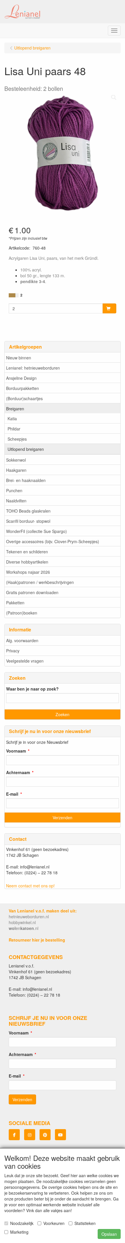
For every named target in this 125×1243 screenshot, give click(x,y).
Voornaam (16, 751)
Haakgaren (16, 470)
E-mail (12, 794)
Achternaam (18, 772)
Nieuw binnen (18, 358)
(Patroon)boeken (21, 613)
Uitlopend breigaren (26, 449)
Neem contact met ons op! (30, 886)
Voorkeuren (54, 1223)
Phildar (14, 429)
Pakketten (15, 602)
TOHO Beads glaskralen (28, 511)
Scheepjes (17, 439)
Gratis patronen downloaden (32, 592)
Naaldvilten (16, 501)
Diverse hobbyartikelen (27, 562)
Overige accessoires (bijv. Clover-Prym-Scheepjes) (52, 541)
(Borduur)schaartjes (24, 398)
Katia (12, 418)
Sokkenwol (16, 460)
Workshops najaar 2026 (28, 572)
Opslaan (109, 1234)
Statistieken (85, 1223)
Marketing (19, 1232)
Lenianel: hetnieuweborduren (33, 368)
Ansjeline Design (21, 378)
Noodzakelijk (21, 1223)
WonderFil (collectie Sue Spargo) (36, 531)
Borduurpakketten (22, 388)
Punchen (14, 490)
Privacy (12, 651)
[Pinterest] (45, 1134)
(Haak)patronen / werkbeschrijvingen (40, 582)
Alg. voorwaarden (22, 640)
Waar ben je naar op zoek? (32, 689)
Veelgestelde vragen (25, 661)
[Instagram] (29, 1134)
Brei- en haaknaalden (26, 480)
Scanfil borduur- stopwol (28, 521)
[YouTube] (60, 1134)
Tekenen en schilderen (27, 552)
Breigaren (15, 409)
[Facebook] (14, 1134)
